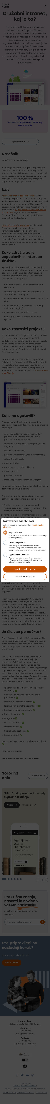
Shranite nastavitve (25, 577)
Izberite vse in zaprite (25, 569)
